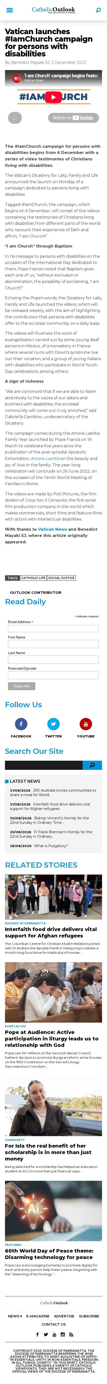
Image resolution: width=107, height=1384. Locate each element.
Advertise (64, 1316)
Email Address (20, 622)
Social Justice (61, 578)
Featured (13, 1245)
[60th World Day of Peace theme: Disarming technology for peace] (53, 1211)
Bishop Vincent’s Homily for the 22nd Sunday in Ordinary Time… (49, 820)
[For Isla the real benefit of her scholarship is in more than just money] (53, 1106)
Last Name (16, 653)
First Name (16, 637)
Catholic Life (33, 578)
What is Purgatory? (51, 846)
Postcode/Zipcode (22, 668)
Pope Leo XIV (15, 1026)
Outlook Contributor (35, 592)
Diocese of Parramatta (25, 923)
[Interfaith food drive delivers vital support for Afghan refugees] (53, 897)
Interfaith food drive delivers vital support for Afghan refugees (50, 806)
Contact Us (54, 1324)
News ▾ (15, 1316)
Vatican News (52, 529)
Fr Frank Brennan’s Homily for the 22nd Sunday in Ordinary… (51, 834)
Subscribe (89, 1316)
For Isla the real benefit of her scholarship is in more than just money (48, 1152)
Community (15, 1140)
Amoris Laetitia (44, 458)
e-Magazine (38, 1316)
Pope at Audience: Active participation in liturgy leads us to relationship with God (52, 1038)
